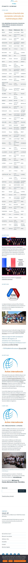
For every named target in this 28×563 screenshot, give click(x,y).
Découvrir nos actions (7, 536)
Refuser (10, 561)
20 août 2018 (22, 348)
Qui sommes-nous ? (6, 533)
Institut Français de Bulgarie (17, 394)
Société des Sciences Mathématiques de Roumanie (14, 380)
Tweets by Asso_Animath (8, 496)
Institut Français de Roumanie (14, 378)
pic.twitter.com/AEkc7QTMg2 (10, 344)
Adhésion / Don (5, 539)
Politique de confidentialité (20, 561)
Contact (4, 544)
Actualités (4, 541)
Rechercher (5, 488)
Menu (14, 3)
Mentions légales (6, 547)
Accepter (5, 561)
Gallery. (23, 482)
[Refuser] (26, 559)
